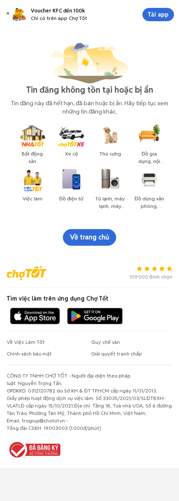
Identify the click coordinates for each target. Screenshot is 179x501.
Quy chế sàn (105, 342)
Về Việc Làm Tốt (26, 342)
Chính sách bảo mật (29, 353)
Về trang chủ (89, 237)
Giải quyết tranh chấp (116, 353)
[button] (8, 14)
